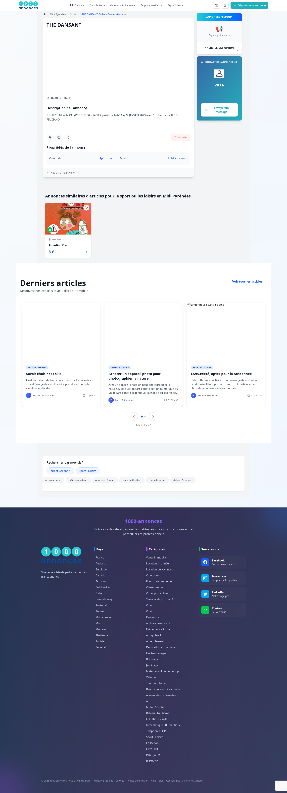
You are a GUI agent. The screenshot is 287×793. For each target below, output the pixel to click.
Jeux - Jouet (153, 755)
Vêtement (152, 677)
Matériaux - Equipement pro (164, 671)
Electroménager (156, 653)
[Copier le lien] (58, 137)
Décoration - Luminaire (160, 647)
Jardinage (152, 665)
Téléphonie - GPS (156, 731)
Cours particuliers (157, 593)
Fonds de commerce (159, 581)
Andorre (101, 563)
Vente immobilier (157, 557)
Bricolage (152, 659)
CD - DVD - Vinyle (156, 719)
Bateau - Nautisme (157, 713)
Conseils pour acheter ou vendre (184, 780)
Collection (152, 743)
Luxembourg (104, 599)
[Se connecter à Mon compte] (216, 5)
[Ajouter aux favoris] (50, 137)
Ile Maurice (103, 587)
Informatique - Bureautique (163, 725)
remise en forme (104, 480)
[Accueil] (45, 14)
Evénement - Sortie (158, 629)
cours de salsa (157, 480)
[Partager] (67, 137)
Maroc (100, 623)
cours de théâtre (131, 480)
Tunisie (100, 641)
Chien (149, 605)
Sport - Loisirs (87, 471)
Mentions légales (103, 780)
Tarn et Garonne (59, 471)
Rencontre (152, 617)
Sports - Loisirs (37, 367)
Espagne (101, 581)
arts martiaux (52, 480)
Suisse (100, 611)
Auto (149, 701)
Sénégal (101, 647)
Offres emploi (154, 587)
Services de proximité (159, 599)
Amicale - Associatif (158, 623)
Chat (149, 611)
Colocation (153, 575)
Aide (153, 780)
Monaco (101, 629)
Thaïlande (102, 635)
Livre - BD (152, 749)
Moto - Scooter (155, 707)
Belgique (101, 569)
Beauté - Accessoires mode (163, 689)
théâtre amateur (78, 480)
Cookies (120, 780)
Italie (99, 593)
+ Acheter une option (219, 47)
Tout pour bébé (156, 683)
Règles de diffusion (137, 780)
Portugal (101, 605)
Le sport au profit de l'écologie (133, 373)
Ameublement (155, 641)
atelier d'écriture (182, 480)
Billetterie (152, 761)
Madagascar (103, 617)
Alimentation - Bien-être (161, 695)
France (78, 5)
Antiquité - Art (155, 635)
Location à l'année (157, 563)
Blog (161, 780)
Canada (100, 575)
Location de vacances (159, 569)
